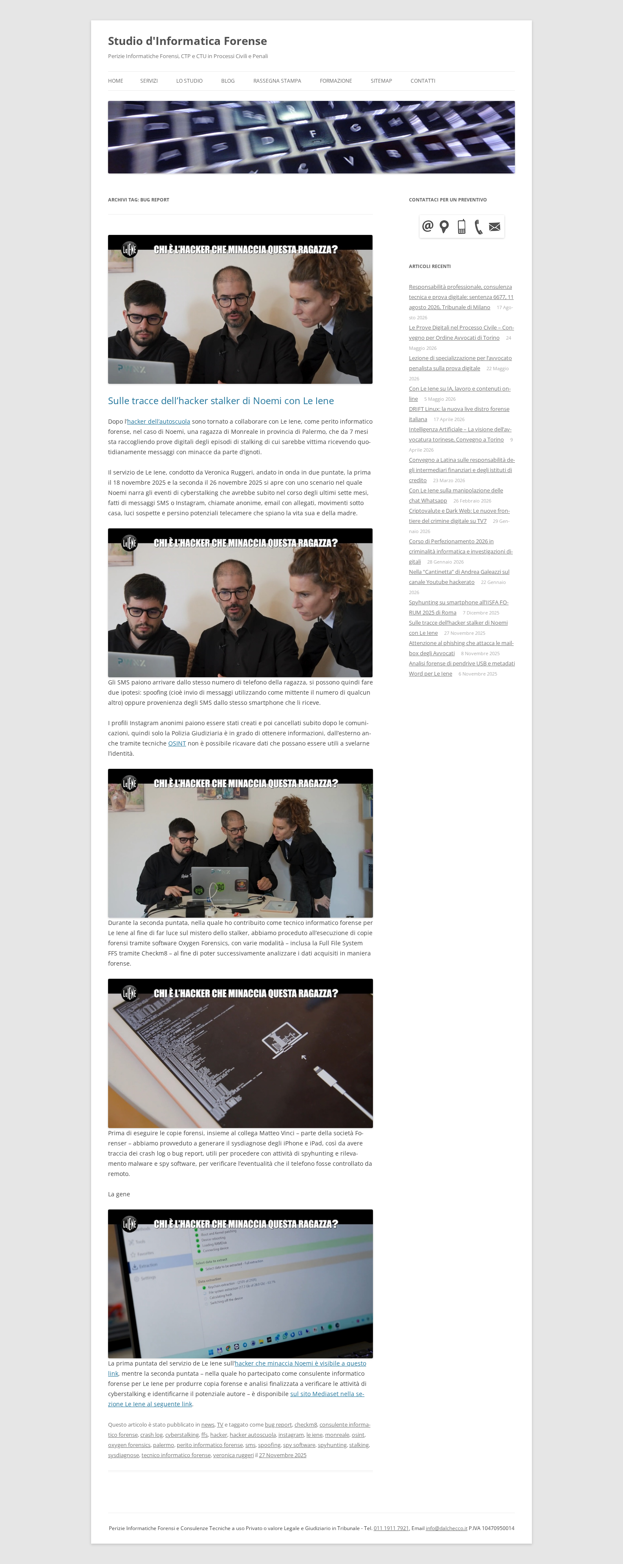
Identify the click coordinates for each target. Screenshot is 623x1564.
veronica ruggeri (233, 1455)
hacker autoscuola (253, 1434)
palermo (163, 1445)
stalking (359, 1445)
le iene (314, 1434)
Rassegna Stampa (277, 80)
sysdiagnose (123, 1455)
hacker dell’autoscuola (158, 421)
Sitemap (381, 80)
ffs (204, 1434)
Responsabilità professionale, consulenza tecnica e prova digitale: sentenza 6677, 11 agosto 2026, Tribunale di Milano (461, 297)
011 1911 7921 (391, 1528)
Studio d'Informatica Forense (187, 40)
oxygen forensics (129, 1445)
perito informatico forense (210, 1445)
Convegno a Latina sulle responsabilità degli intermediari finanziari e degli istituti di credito (462, 470)
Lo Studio (189, 80)
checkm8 (306, 1424)
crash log (151, 1434)
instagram (291, 1434)
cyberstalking (182, 1434)
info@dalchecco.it (446, 1528)
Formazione (336, 80)
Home (115, 80)
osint (358, 1434)
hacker (218, 1434)
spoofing (269, 1445)
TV (220, 1424)
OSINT (177, 743)
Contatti (423, 80)
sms (250, 1445)
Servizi (149, 80)
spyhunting (332, 1445)
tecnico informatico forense (176, 1455)
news (207, 1424)
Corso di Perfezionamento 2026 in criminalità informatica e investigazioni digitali (461, 551)
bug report (278, 1424)
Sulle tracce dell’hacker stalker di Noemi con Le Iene (221, 400)
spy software (299, 1445)
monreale (337, 1434)
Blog (228, 80)
